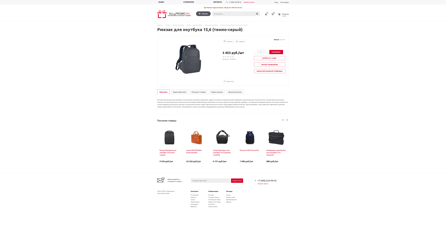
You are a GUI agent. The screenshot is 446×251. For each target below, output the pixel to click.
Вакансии (194, 206)
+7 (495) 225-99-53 (235, 2)
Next (287, 120)
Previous (283, 120)
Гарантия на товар (214, 202)
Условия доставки (214, 199)
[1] (224, 57)
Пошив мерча (212, 206)
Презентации (195, 202)
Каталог (205, 14)
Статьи (228, 195)
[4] (231, 57)
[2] (226, 57)
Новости (193, 197)
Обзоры (228, 202)
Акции (161, 2)
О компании (188, 2)
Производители (231, 199)
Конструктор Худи (163, 193)
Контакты (217, 2)
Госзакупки (194, 204)
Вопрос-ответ (230, 197)
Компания (194, 191)
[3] (228, 57)
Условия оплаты (213, 197)
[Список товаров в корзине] (283, 16)
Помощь (229, 191)
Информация (213, 191)
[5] (233, 57)
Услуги (193, 199)
